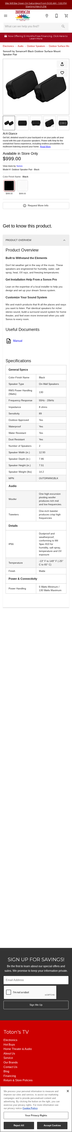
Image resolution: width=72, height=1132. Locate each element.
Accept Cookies (52, 1125)
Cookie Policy (30, 1108)
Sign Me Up (36, 1004)
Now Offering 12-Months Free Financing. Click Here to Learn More (38, 37)
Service (8, 1057)
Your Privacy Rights (36, 1115)
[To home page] (22, 15)
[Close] (68, 1091)
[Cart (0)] (66, 16)
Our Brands (10, 1062)
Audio (20, 46)
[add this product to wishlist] (62, 73)
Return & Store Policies (18, 1080)
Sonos (19, 166)
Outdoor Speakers (36, 46)
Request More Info (38, 205)
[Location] (47, 16)
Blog (6, 1071)
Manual (17, 340)
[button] (5, 16)
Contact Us (10, 1067)
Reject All (19, 1125)
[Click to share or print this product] (62, 64)
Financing (9, 1075)
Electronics (8, 46)
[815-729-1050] (56, 16)
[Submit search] (63, 26)
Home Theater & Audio (17, 1048)
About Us (9, 1053)
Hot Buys (9, 1044)
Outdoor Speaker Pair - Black (25, 170)
